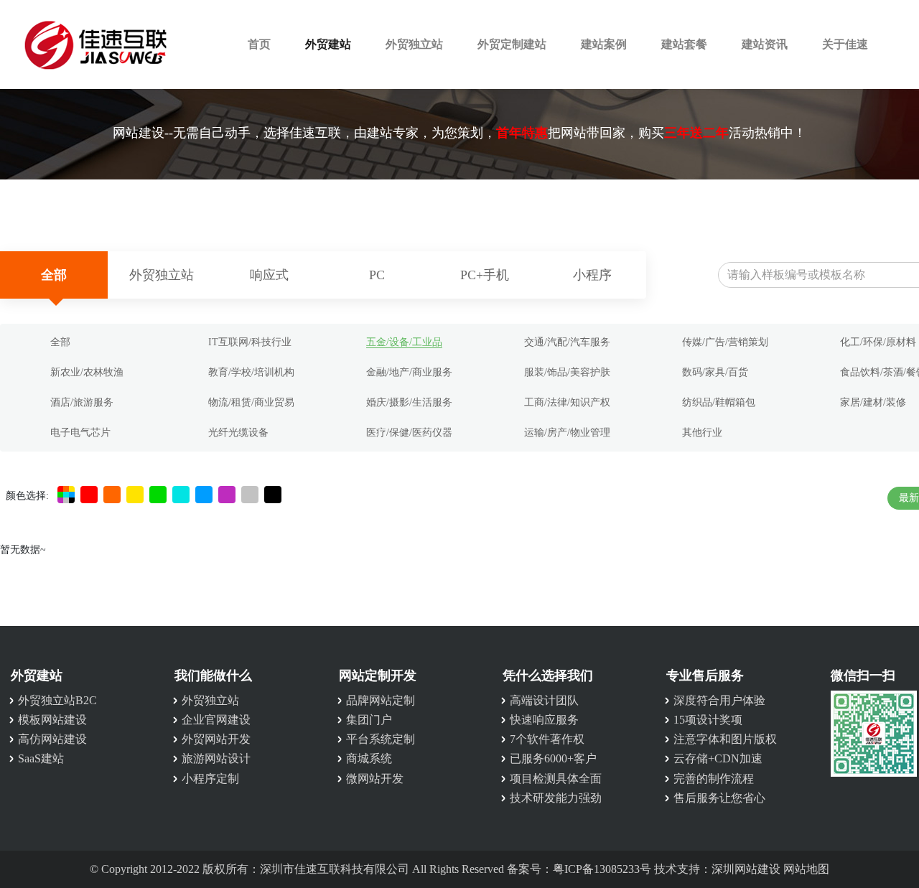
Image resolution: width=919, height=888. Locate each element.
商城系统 (369, 758)
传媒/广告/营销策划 (725, 342)
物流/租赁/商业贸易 (251, 402)
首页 (259, 44)
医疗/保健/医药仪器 (409, 432)
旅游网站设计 (216, 758)
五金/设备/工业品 (404, 342)
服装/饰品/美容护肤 (567, 372)
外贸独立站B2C (57, 700)
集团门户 (369, 720)
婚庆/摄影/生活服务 (409, 402)
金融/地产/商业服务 (409, 372)
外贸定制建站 (511, 44)
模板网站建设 (52, 720)
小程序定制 (210, 778)
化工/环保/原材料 (878, 342)
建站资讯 (765, 44)
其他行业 (702, 432)
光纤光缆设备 (238, 432)
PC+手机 (484, 275)
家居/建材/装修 (873, 402)
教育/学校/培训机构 (251, 372)
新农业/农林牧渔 (86, 372)
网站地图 (806, 869)
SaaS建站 (41, 758)
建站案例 (604, 44)
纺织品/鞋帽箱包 (718, 402)
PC (377, 275)
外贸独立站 (414, 44)
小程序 (592, 275)
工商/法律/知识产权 (567, 402)
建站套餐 (684, 44)
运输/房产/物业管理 (567, 432)
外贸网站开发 (216, 739)
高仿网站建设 (52, 739)
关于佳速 (845, 44)
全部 (54, 275)
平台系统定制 (380, 739)
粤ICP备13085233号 (602, 869)
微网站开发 (374, 778)
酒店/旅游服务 (81, 402)
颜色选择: (27, 495)
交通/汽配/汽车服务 (567, 342)
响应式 (269, 275)
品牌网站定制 (380, 700)
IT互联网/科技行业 (249, 342)
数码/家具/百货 (715, 372)
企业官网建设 (216, 720)
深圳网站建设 (746, 869)
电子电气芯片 (80, 432)
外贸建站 (328, 44)
